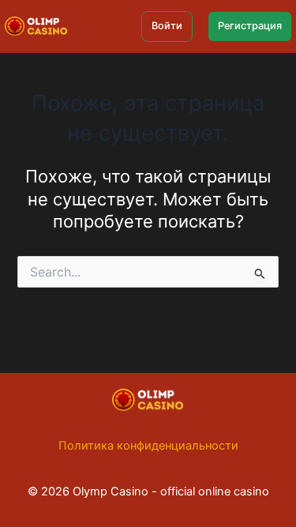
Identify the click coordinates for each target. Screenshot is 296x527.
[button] (167, 26)
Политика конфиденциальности (148, 446)
